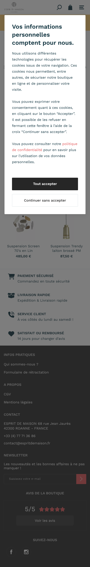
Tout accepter (45, 184)
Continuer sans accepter (45, 201)
